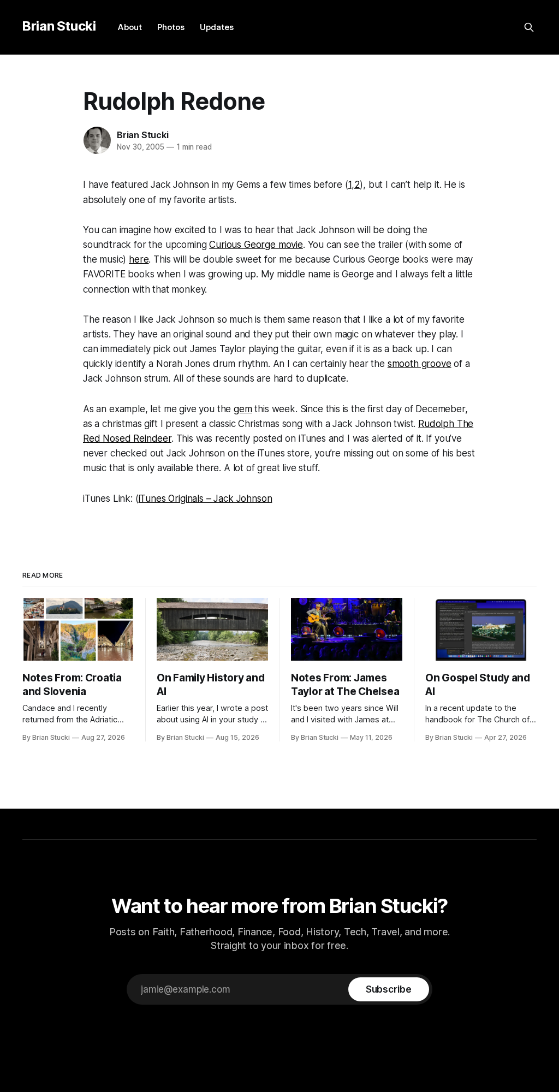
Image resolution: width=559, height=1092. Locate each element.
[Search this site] (529, 27)
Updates (217, 27)
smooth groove (419, 363)
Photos (171, 27)
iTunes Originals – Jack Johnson (205, 498)
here (138, 259)
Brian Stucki (59, 26)
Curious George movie (256, 244)
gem (243, 408)
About (130, 27)
